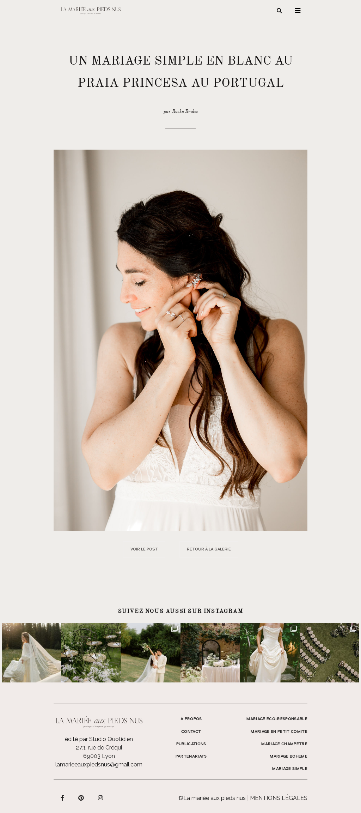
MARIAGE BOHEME (288, 756)
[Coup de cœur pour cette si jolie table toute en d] (210, 652)
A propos (191, 719)
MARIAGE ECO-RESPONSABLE (276, 719)
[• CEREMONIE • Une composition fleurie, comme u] (91, 652)
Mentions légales (278, 798)
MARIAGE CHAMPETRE (284, 744)
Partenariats (191, 756)
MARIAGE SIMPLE (289, 768)
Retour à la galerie (209, 549)
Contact (191, 731)
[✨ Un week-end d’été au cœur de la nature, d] (150, 652)
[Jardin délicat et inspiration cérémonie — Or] (329, 652)
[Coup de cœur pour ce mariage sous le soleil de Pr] (270, 652)
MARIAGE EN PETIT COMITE (279, 731)
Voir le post (144, 549)
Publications (191, 744)
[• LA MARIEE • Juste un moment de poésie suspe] (31, 652)
